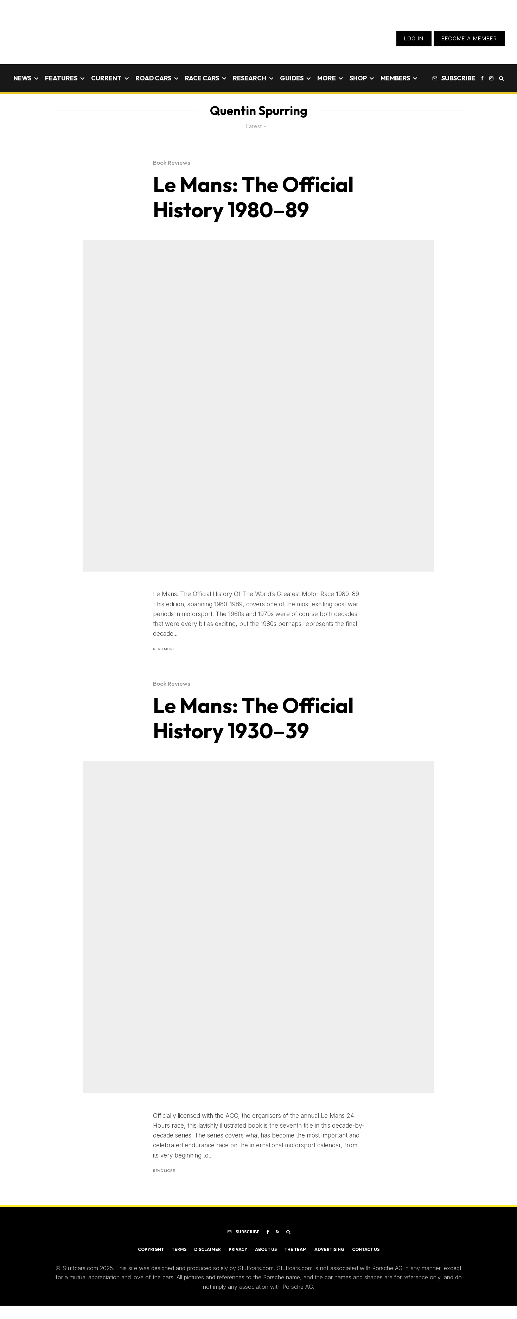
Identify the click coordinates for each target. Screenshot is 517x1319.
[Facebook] (482, 78)
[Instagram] (491, 78)
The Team (296, 1249)
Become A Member (469, 38)
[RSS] (278, 1232)
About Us (266, 1249)
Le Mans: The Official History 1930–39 (253, 718)
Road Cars (153, 78)
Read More (164, 648)
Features (61, 78)
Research (249, 78)
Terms (179, 1249)
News (22, 78)
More (326, 78)
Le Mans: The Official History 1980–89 (253, 197)
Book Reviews (171, 162)
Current (106, 78)
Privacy (238, 1249)
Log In (414, 38)
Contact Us (365, 1249)
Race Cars (202, 78)
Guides (292, 78)
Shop (358, 78)
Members (395, 78)
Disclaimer (207, 1249)
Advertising (329, 1249)
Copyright (151, 1249)
